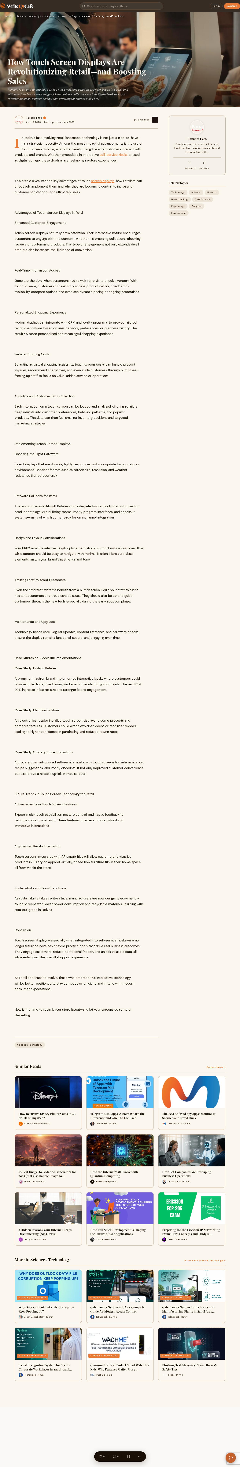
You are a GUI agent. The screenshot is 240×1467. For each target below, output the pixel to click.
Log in (216, 6)
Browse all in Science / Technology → (205, 1260)
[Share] (139, 1456)
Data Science (202, 199)
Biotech (211, 192)
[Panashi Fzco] (19, 120)
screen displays (102, 181)
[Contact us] (231, 1458)
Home (8, 16)
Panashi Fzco (34, 118)
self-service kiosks (113, 155)
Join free (232, 6)
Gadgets (196, 206)
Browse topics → (216, 1067)
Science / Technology (27, 16)
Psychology (178, 206)
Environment (178, 213)
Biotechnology (179, 199)
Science (196, 192)
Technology (178, 192)
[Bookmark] (128, 1456)
